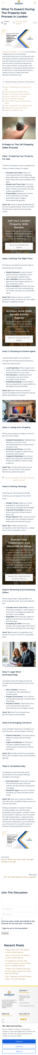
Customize (19, 1046)
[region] (19, 1039)
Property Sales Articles (21, 22)
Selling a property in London (13, 52)
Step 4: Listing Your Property (15, 96)
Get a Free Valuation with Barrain (19, 246)
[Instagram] (23, 1019)
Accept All (19, 1041)
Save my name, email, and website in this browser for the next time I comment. (18, 922)
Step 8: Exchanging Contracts (16, 108)
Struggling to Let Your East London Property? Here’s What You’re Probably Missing (18, 963)
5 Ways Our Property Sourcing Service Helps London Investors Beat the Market (18, 971)
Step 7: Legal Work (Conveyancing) (18, 105)
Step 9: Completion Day (13, 110)
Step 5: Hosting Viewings (14, 99)
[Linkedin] (25, 1019)
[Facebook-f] (21, 1019)
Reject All (19, 1051)
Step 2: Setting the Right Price (16, 92)
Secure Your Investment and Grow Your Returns (19, 577)
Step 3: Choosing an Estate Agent (17, 94)
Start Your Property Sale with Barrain (19, 339)
